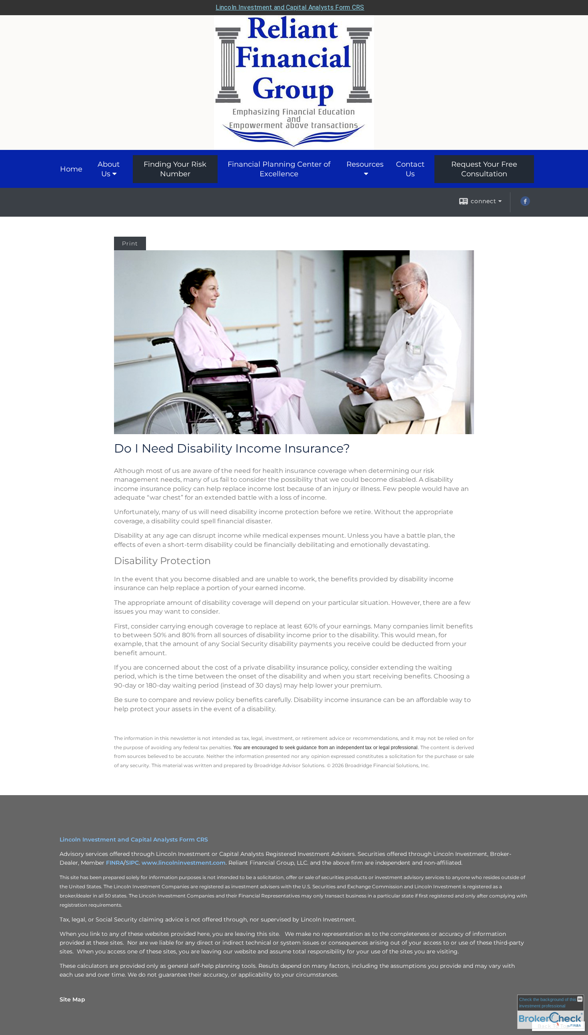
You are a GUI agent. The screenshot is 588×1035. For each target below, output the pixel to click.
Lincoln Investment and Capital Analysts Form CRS (290, 7)
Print (130, 243)
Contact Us (410, 169)
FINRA (115, 862)
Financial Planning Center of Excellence (279, 169)
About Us (109, 169)
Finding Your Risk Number (175, 169)
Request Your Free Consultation (484, 169)
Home (71, 169)
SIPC (132, 862)
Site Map (72, 999)
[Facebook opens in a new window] (525, 203)
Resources (365, 164)
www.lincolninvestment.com (184, 862)
